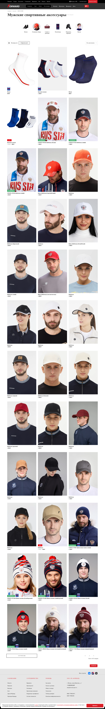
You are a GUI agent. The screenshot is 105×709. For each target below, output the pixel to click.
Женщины (68, 6)
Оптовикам (29, 688)
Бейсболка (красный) (12, 446)
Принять (94, 705)
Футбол (48, 1)
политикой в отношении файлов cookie (67, 705)
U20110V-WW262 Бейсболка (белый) (47, 142)
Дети (74, 6)
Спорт (35, 6)
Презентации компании (32, 691)
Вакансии (10, 685)
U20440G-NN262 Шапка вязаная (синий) (17, 649)
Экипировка (29, 6)
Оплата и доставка (50, 685)
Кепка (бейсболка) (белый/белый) (77, 243)
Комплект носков (42, 92)
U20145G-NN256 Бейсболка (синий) (15, 193)
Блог (9, 691)
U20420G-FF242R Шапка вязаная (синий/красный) (50, 598)
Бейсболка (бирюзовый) (13, 243)
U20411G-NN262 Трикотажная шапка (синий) (80, 547)
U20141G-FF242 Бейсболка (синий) (77, 142)
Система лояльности (31, 696)
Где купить (20, 1)
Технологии (48, 691)
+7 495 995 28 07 (83, 1)
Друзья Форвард (11, 693)
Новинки (10, 1)
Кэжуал (40, 6)
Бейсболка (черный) (12, 395)
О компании (28, 1)
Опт (39, 1)
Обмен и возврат (49, 688)
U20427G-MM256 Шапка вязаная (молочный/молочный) (52, 649)
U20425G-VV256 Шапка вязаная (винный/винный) (81, 649)
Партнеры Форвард (12, 696)
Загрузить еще (21, 655)
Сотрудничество (32, 678)
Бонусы (43, 1)
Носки (8, 92)
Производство (30, 685)
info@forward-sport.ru (72, 687)
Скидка (15, 1)
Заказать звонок (92, 1)
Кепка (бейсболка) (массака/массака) (47, 294)
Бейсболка (71, 193)
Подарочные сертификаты (33, 693)
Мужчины (61, 6)
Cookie (36, 705)
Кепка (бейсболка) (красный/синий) (46, 193)
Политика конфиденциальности (53, 696)
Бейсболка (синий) (11, 294)
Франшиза (34, 1)
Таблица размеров (50, 693)
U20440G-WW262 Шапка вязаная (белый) (79, 598)
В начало (93, 665)
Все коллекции (47, 6)
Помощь (48, 678)
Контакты (10, 688)
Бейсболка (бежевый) (43, 395)
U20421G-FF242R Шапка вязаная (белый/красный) (20, 598)
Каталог (55, 6)
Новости (9, 683)
